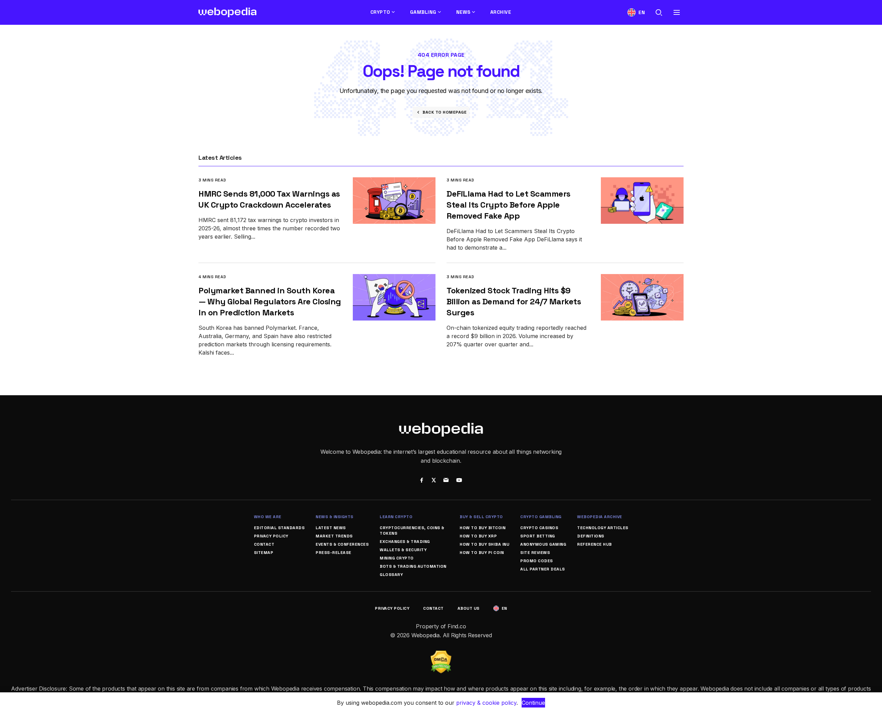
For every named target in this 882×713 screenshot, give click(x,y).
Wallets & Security (403, 550)
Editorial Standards (279, 528)
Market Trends (334, 536)
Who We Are (267, 517)
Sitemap (264, 552)
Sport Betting (537, 536)
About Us (469, 608)
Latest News (331, 528)
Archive (500, 12)
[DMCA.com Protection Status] (441, 654)
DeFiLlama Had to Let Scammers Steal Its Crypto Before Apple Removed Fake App (509, 204)
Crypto (380, 12)
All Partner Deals (542, 569)
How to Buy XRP (478, 536)
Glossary (391, 574)
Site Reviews (535, 552)
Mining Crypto (397, 558)
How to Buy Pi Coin (482, 552)
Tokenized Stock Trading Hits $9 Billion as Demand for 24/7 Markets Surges (514, 301)
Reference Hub (594, 544)
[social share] (422, 481)
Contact (264, 544)
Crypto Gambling (541, 517)
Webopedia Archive (599, 517)
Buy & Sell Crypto (481, 517)
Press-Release (333, 552)
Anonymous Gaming (543, 544)
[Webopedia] (227, 12)
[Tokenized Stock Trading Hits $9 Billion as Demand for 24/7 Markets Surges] (642, 278)
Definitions (590, 536)
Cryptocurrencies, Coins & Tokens (412, 530)
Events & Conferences (342, 544)
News (463, 12)
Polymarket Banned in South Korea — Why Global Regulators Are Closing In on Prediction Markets (269, 301)
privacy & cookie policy (486, 702)
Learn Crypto (396, 517)
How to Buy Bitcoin (482, 528)
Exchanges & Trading (405, 541)
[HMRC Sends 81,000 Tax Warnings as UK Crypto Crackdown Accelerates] (394, 182)
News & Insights (334, 517)
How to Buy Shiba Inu (484, 544)
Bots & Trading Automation (413, 566)
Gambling (423, 12)
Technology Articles (602, 528)
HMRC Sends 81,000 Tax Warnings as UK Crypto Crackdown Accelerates (269, 199)
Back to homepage (444, 112)
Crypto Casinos (539, 528)
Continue (533, 702)
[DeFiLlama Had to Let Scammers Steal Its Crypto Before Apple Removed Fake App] (642, 182)
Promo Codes (536, 561)
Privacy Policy (271, 536)
